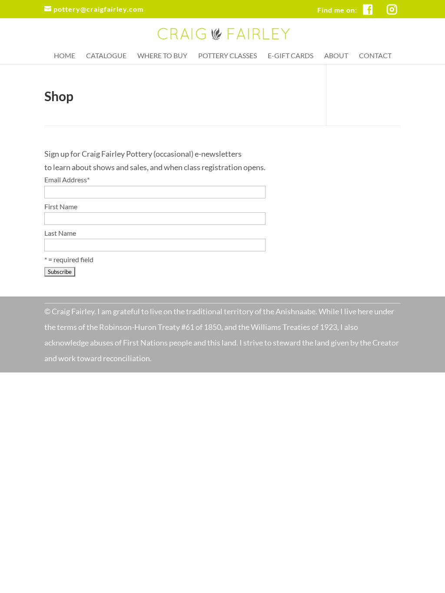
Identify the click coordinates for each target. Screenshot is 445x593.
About (336, 56)
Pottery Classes (227, 56)
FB (372, 4)
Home (64, 56)
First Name (60, 206)
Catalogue (106, 56)
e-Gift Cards (290, 56)
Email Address (67, 179)
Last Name (60, 233)
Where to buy (162, 56)
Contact (375, 56)
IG (396, 4)
